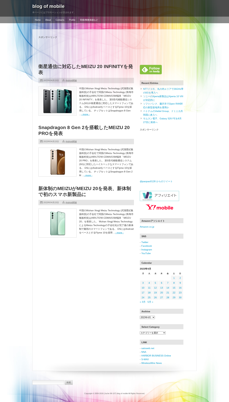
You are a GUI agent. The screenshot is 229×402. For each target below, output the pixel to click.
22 (174, 292)
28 (167, 297)
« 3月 (143, 301)
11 (149, 287)
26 (155, 297)
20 (161, 292)
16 (180, 287)
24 (143, 297)
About (48, 20)
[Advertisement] (99, 46)
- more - (85, 114)
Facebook (146, 246)
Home (38, 20)
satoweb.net (147, 348)
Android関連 (71, 80)
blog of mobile (48, 6)
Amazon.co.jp (147, 226)
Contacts (60, 20)
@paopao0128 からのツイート (156, 181)
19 (155, 292)
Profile (72, 20)
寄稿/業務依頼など (89, 20)
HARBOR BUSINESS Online (156, 355)
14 (167, 287)
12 (155, 287)
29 (174, 297)
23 (180, 292)
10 (143, 287)
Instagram (146, 249)
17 (143, 292)
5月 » (150, 301)
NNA (143, 352)
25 (149, 297)
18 (149, 292)
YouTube (146, 253)
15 (174, 287)
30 (180, 297)
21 (167, 292)
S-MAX (145, 359)
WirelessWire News (151, 363)
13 (161, 287)
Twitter (144, 242)
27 (161, 297)
